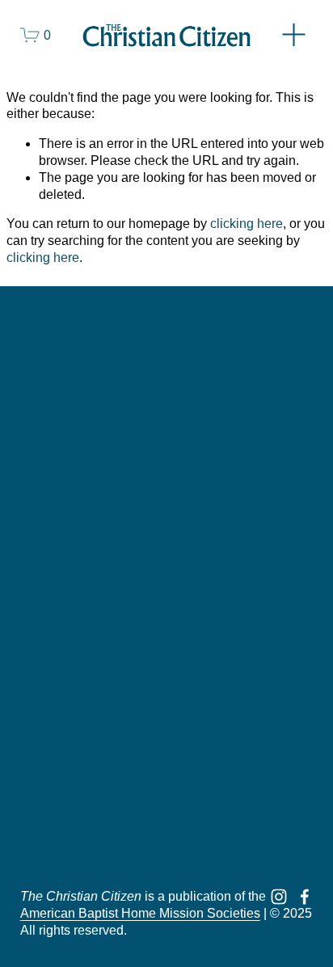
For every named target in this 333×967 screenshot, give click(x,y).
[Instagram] (279, 897)
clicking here (246, 223)
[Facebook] (305, 897)
